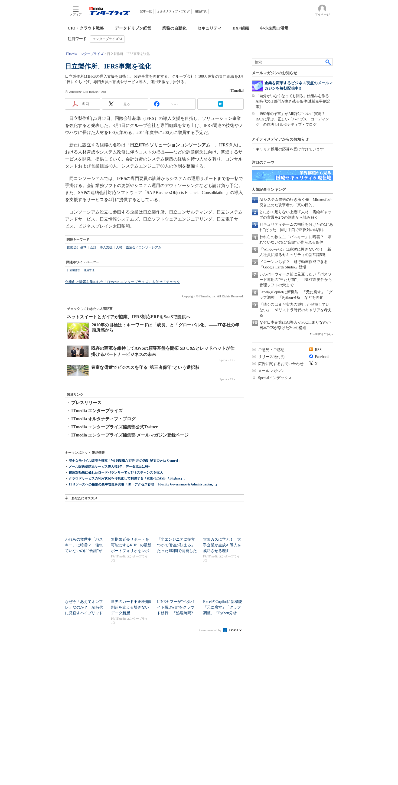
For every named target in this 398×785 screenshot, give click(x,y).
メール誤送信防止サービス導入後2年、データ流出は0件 (109, 466)
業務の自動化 (174, 28)
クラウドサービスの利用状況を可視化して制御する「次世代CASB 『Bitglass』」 (128, 478)
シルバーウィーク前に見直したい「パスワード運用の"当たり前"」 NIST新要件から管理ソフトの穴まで (295, 279)
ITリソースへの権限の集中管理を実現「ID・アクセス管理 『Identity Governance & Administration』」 (143, 484)
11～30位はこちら (321, 334)
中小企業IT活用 (274, 28)
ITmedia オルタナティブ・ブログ (103, 418)
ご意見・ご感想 (271, 350)
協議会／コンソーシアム (143, 247)
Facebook (322, 357)
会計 (93, 247)
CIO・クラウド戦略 (86, 28)
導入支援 (106, 247)
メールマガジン (271, 371)
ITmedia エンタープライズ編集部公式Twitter (114, 427)
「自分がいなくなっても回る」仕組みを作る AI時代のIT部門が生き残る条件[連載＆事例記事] (294, 101)
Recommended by (210, 630)
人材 (119, 247)
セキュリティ (209, 28)
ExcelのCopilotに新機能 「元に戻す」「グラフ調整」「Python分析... (224, 607)
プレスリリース (86, 402)
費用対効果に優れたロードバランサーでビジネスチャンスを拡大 (116, 472)
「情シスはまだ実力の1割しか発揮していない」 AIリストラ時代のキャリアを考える (295, 310)
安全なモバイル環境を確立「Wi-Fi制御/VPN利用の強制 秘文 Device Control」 (125, 460)
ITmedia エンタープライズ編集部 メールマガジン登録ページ (130, 435)
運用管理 (89, 270)
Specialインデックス (275, 378)
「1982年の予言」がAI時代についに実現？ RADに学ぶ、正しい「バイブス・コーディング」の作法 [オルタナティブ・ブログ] (292, 119)
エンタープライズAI (107, 39)
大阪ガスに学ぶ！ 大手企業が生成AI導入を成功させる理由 (222, 545)
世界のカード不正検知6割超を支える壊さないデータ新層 (131, 607)
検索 (328, 62)
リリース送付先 (271, 357)
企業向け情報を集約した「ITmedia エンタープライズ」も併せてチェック (122, 282)
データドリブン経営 (133, 28)
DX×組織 (241, 28)
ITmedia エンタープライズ (97, 410)
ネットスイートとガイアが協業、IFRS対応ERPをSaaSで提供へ (128, 316)
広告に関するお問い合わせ (281, 364)
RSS (318, 350)
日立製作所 (73, 270)
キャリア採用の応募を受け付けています (290, 149)
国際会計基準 (77, 247)
